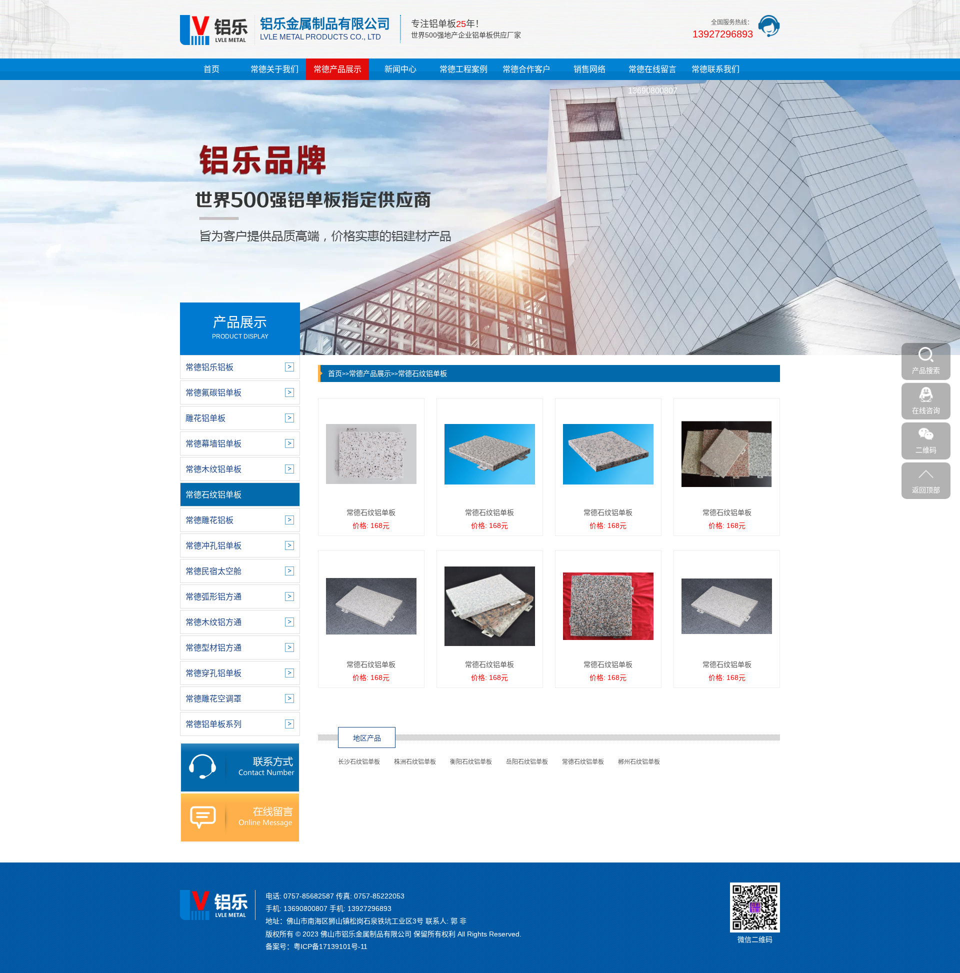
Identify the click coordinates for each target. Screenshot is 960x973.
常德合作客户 (526, 69)
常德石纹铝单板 (422, 374)
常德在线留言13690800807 (653, 80)
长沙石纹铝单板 (359, 762)
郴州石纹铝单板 (639, 762)
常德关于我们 (274, 69)
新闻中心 (400, 69)
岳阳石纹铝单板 (527, 762)
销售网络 (590, 69)
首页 (212, 69)
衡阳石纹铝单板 (471, 762)
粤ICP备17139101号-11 (331, 946)
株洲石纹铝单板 (415, 762)
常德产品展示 (338, 69)
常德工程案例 (464, 69)
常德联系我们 (716, 69)
